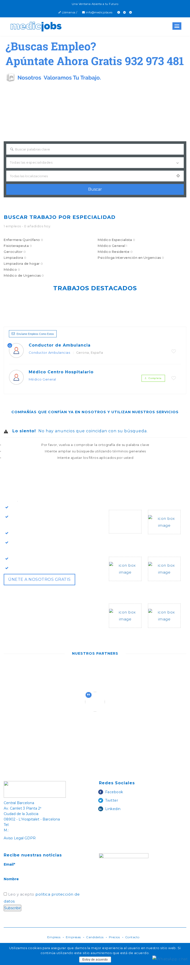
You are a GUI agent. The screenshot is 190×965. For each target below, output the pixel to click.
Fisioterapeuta (18, 246)
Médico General (112, 246)
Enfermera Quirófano (23, 240)
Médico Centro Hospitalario (61, 372)
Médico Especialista (116, 240)
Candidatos (94, 937)
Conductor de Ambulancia (60, 345)
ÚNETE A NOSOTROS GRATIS (39, 579)
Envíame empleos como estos (35, 333)
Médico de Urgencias (24, 275)
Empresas (73, 937)
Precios (114, 937)
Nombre (11, 879)
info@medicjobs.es (99, 12)
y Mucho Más (161, 634)
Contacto (132, 937)
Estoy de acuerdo (95, 959)
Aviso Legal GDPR (20, 838)
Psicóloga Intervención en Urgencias (131, 258)
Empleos (54, 937)
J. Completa (153, 378)
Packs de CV (160, 587)
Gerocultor (15, 252)
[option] (54, 673)
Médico (12, 269)
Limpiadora (15, 258)
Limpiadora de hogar (23, 263)
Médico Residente (115, 252)
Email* (9, 864)
